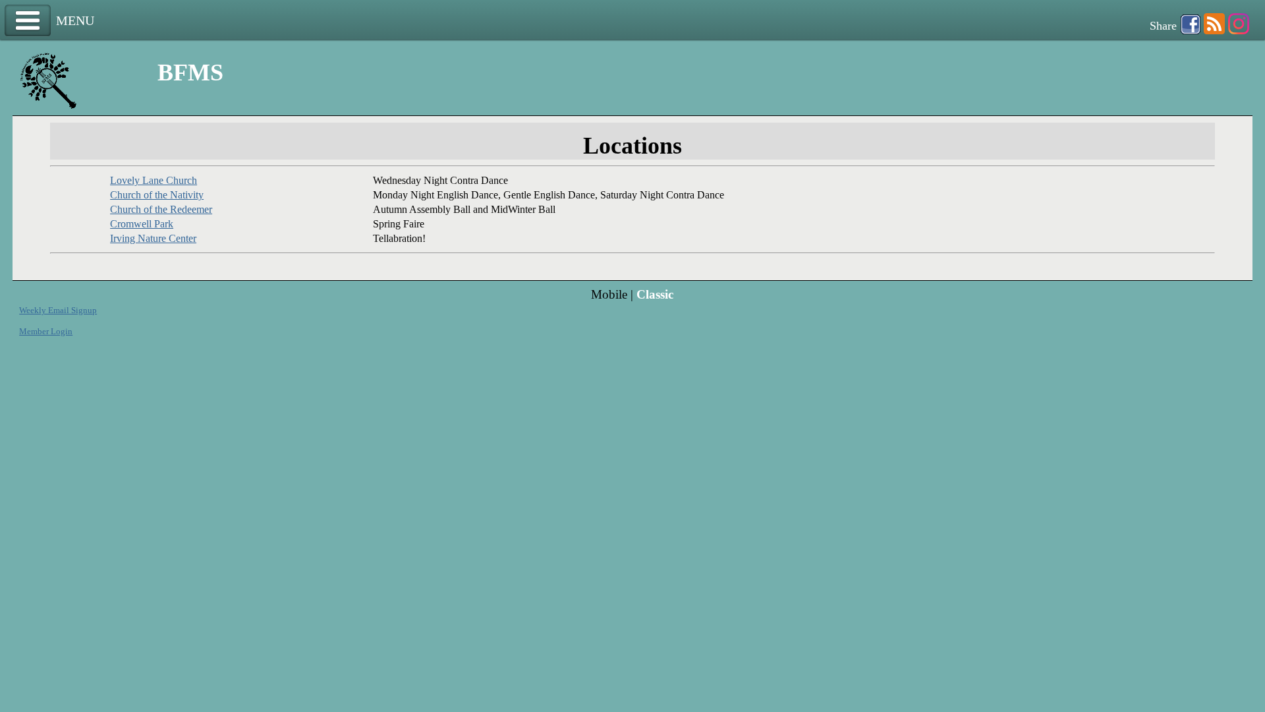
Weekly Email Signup (58, 310)
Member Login (45, 331)
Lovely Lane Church (153, 180)
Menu (28, 21)
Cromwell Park (141, 223)
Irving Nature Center (153, 238)
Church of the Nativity (157, 194)
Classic (654, 294)
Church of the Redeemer (161, 209)
